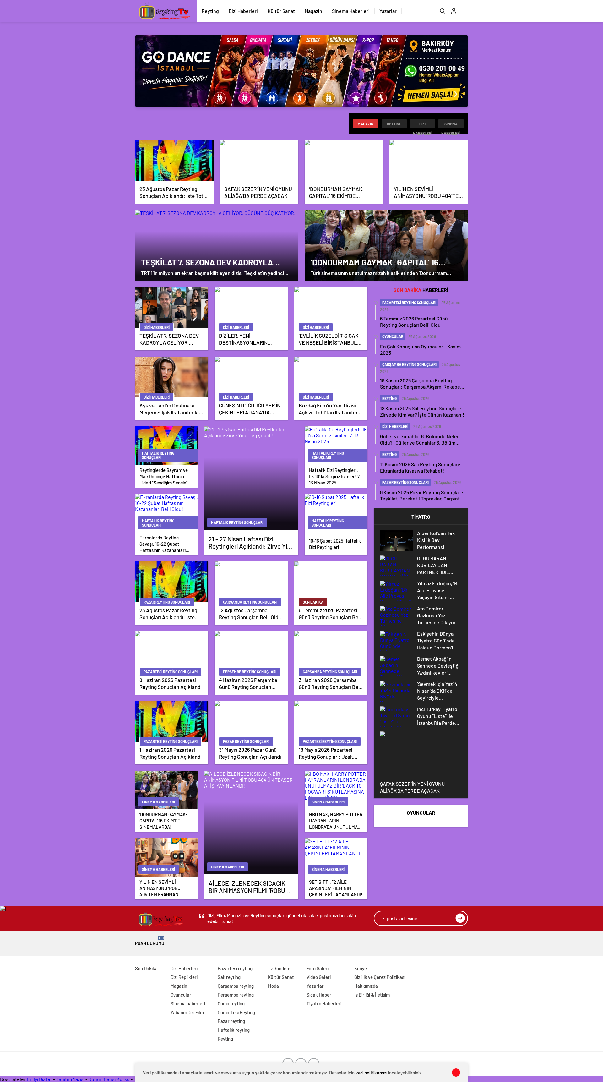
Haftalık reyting (234, 1030)
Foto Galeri (318, 968)
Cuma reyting (231, 1003)
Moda (273, 986)
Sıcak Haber (319, 994)
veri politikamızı (371, 1072)
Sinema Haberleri (351, 11)
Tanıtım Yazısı (70, 1079)
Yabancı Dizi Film (187, 1012)
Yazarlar (388, 11)
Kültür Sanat (281, 11)
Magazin (313, 11)
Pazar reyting (231, 1021)
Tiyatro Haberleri (324, 1003)
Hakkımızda (366, 986)
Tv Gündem (279, 968)
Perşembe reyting (236, 994)
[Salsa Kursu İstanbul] (301, 71)
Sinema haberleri (450, 125)
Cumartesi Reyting (236, 1012)
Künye (360, 968)
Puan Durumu (149, 941)
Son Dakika (146, 968)
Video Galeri (319, 977)
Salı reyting (229, 977)
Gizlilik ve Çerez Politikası (379, 977)
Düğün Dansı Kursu (109, 1079)
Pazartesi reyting (235, 968)
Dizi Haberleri (243, 11)
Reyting (210, 11)
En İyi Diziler (39, 1079)
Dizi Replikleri (184, 977)
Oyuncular (181, 994)
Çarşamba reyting (236, 986)
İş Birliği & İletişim (372, 994)
